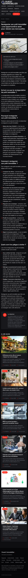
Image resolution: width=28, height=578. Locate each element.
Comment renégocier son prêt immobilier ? (13, 64)
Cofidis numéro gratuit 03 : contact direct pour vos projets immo (13, 389)
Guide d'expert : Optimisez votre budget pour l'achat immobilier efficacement (10, 527)
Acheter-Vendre (19, 6)
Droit (3, 13)
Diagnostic (10, 6)
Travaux (16, 8)
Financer (10, 8)
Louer (22, 11)
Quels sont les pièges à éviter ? (11, 66)
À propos (8, 13)
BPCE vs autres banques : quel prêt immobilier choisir (10, 422)
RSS (25, 562)
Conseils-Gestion (15, 11)
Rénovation (5, 11)
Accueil (4, 6)
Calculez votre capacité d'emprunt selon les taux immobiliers (13, 455)
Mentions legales (18, 562)
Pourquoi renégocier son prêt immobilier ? (13, 62)
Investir (4, 8)
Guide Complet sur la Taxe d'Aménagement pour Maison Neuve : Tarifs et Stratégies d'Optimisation (13, 491)
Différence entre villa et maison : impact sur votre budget (12, 356)
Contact (12, 562)
